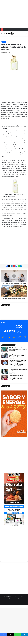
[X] (9, 266)
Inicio (3, 39)
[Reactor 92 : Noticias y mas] (8, 33)
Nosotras (7, 39)
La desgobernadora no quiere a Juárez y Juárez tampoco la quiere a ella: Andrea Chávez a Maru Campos (17, 355)
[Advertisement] (14, 14)
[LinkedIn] (12, 266)
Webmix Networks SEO (14, 598)
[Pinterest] (14, 266)
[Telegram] (21, 266)
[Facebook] (7, 266)
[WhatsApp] (19, 266)
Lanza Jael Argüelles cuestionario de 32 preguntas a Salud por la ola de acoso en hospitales (18, 371)
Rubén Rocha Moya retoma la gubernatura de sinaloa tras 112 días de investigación (18, 349)
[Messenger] (16, 266)
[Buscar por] (26, 33)
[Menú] (1, 33)
